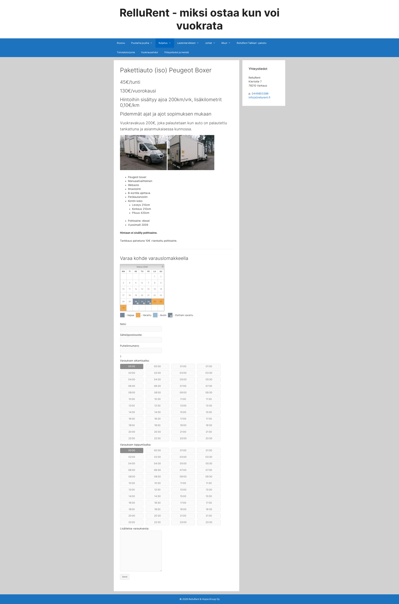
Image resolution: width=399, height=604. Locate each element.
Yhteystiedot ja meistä (176, 52)
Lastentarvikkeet (186, 42)
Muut (224, 42)
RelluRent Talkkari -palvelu (251, 42)
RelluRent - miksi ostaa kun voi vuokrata (200, 19)
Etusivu (121, 42)
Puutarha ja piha (140, 42)
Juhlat (208, 42)
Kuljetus (163, 42)
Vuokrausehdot (149, 52)
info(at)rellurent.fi (259, 97)
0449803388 (260, 93)
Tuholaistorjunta (126, 52)
